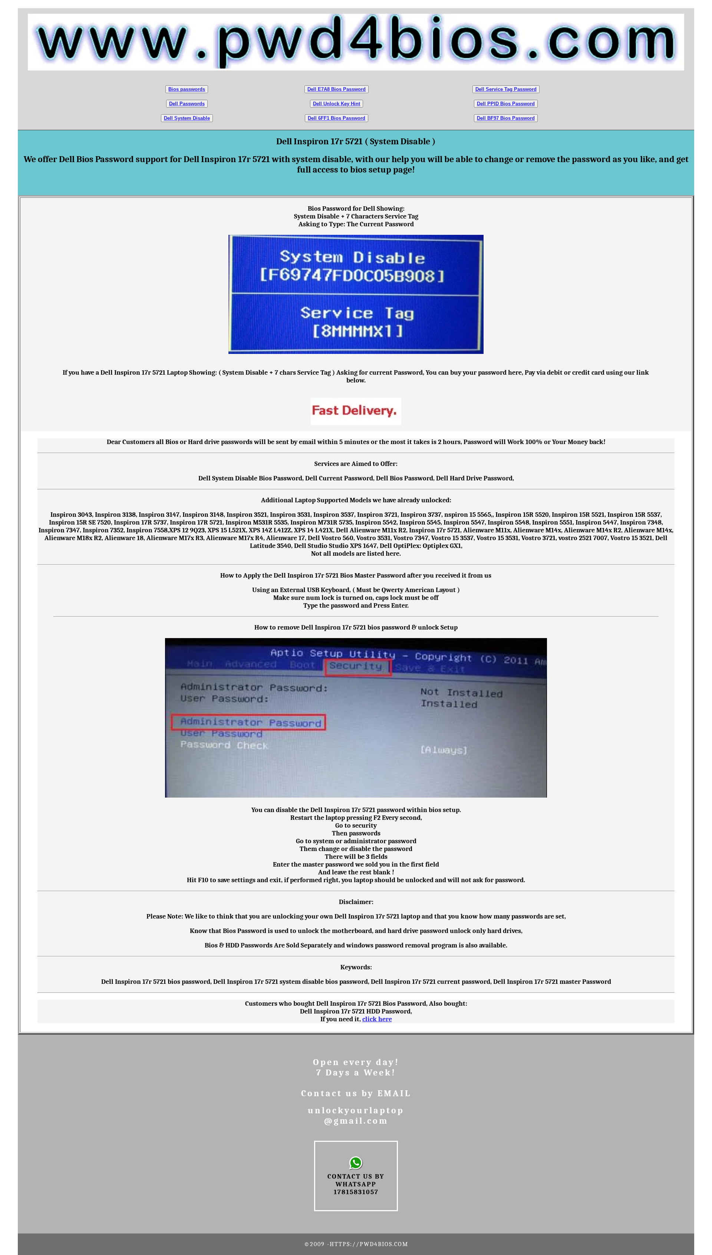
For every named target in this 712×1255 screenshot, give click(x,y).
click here (377, 1019)
